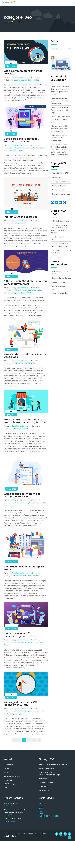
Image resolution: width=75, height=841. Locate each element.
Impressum (8, 780)
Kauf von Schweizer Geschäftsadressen (53, 764)
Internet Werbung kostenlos (20, 216)
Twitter (42, 808)
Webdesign (56, 177)
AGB (5, 788)
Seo (37, 80)
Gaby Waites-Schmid (20, 77)
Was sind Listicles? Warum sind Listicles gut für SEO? (22, 495)
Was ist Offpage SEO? (60, 173)
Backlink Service (21, 80)
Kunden (6, 772)
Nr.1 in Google (20, 148)
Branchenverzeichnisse (61, 194)
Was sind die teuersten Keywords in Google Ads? (25, 356)
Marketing (32, 290)
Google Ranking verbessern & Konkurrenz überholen (21, 140)
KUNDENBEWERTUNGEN (48, 816)
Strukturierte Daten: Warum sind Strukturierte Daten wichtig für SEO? (25, 421)
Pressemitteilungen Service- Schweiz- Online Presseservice (60, 100)
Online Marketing (33, 148)
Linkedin (42, 806)
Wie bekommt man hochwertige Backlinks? (23, 72)
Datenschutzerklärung (12, 776)
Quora (41, 813)
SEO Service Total (59, 185)
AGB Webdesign (9, 784)
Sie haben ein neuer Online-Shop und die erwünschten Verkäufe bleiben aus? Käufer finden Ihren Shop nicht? (60, 149)
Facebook (42, 803)
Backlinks (32, 80)
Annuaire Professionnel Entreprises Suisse (24, 568)
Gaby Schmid (11, 836)
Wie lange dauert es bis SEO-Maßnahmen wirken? (21, 704)
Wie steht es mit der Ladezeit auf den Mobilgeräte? (59, 137)
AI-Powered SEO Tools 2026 (13, 819)
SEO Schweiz (8, 150)
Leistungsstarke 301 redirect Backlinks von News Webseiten (59, 128)
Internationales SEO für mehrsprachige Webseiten (19, 635)
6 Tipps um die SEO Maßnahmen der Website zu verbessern (25, 283)
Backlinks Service (58, 190)
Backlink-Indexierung (61, 221)
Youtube (42, 811)
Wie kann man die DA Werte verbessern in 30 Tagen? (60, 110)
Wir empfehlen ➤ (58, 282)
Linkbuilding (43, 786)
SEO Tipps (18, 150)
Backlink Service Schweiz (61, 278)
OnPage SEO (20, 428)
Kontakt (7, 768)
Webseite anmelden (60, 293)
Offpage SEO (8, 764)
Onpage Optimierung (60, 181)
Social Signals (44, 790)
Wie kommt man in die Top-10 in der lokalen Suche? (60, 119)
